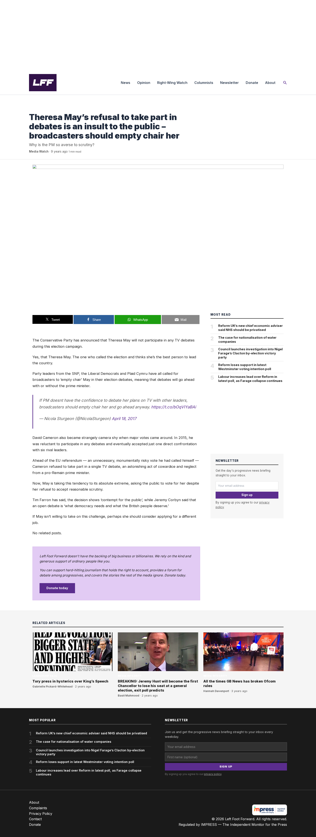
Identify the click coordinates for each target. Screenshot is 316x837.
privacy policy (212, 774)
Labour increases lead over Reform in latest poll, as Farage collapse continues (250, 379)
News (125, 82)
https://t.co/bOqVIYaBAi (173, 407)
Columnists (203, 82)
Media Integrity (41, 108)
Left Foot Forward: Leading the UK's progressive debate (43, 82)
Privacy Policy (40, 813)
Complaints (38, 808)
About (270, 82)
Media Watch (39, 151)
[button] (285, 82)
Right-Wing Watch (172, 82)
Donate (252, 82)
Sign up (247, 495)
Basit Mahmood (128, 695)
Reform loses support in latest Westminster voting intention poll (244, 367)
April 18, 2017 (124, 418)
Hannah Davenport (216, 691)
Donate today (57, 588)
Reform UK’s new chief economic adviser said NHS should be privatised (250, 328)
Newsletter (229, 82)
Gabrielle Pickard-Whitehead (52, 686)
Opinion (143, 82)
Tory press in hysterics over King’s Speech (70, 681)
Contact (35, 819)
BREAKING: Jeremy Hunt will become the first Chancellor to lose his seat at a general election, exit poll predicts (158, 685)
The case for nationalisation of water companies (247, 339)
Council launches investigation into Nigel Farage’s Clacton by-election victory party (250, 353)
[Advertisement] (158, 35)
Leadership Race (44, 676)
